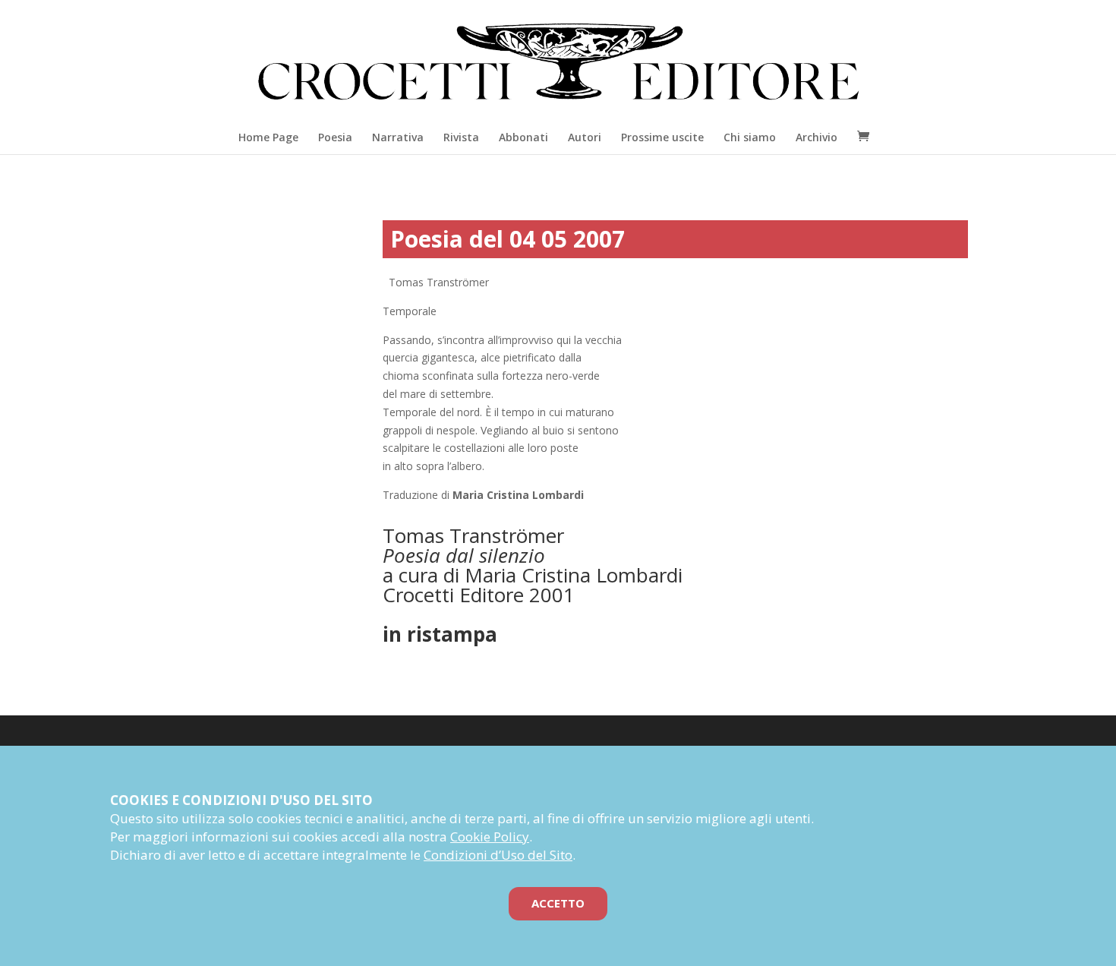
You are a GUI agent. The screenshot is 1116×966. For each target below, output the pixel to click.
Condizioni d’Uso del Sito (498, 854)
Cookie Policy (489, 836)
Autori (584, 137)
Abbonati (523, 137)
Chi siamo (750, 137)
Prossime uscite (662, 137)
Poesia (335, 137)
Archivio (816, 137)
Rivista (461, 137)
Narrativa (398, 137)
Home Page (268, 137)
